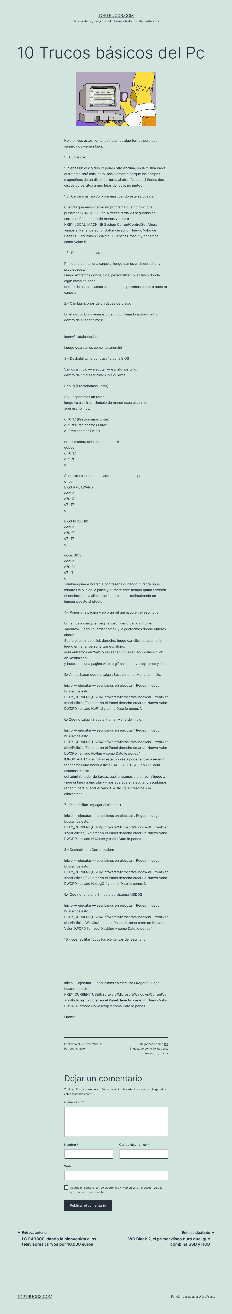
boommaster (77, 1048)
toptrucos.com (116, 15)
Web (67, 1166)
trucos (164, 1053)
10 (154, 1048)
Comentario (74, 1102)
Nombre (71, 1144)
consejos (147, 1053)
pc (156, 1053)
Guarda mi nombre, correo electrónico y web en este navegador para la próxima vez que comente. (116, 1190)
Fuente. (70, 1017)
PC (166, 1044)
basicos (162, 1048)
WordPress (206, 1296)
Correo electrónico (134, 1144)
